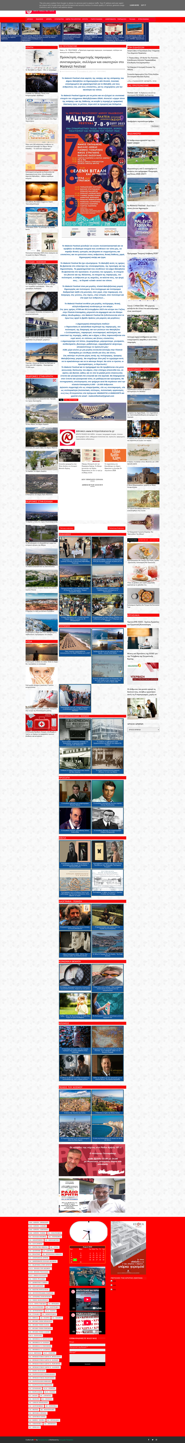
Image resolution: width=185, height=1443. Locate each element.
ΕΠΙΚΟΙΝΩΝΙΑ (143, 19)
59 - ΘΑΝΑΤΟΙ (34, 1399)
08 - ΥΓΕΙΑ (54, 1247)
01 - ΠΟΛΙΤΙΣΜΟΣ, (100, 71)
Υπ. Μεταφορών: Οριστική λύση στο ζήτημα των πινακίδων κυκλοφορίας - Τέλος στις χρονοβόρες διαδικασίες (40, 286)
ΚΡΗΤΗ (85, 19)
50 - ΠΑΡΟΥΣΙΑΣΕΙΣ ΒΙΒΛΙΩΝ (40, 1381)
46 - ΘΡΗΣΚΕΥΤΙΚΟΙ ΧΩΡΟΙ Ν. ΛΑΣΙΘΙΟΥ (44, 1367)
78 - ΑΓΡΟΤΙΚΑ (51, 1406)
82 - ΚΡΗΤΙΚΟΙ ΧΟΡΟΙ (37, 1417)
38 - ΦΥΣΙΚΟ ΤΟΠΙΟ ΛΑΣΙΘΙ (39, 1332)
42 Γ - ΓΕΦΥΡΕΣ (49, 1353)
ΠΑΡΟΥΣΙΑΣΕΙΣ (96, 19)
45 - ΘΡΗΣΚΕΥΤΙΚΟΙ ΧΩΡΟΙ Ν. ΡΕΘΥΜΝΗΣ (44, 1364)
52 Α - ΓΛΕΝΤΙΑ (49, 1388)
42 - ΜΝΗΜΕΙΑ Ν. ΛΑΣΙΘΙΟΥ (39, 1349)
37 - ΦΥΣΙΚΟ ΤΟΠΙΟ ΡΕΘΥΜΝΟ (40, 1328)
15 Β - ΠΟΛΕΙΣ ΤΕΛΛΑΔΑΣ (38, 1272)
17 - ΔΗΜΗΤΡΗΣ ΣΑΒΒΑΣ (38, 1282)
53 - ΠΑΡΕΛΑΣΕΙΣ (35, 1392)
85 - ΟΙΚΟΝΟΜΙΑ (35, 1424)
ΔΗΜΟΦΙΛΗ (143, 540)
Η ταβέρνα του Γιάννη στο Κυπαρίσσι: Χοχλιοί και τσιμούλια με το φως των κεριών (142, 439)
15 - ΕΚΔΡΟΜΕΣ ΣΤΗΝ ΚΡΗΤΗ (40, 1265)
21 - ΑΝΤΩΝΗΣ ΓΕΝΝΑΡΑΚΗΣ (40, 1297)
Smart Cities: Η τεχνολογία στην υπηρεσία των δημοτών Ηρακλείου (11, 37)
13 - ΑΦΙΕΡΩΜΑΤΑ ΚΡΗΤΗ (38, 1258)
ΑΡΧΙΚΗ (30, 19)
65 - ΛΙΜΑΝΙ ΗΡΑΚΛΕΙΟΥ (38, 1402)
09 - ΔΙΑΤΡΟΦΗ (35, 1251)
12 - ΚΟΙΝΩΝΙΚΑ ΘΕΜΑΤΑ (52, 1254)
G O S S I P (154, 540)
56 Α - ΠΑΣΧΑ (50, 1392)
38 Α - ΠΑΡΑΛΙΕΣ (35, 1335)
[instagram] (157, 1439)
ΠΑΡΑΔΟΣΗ (121, 19)
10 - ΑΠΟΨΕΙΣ (48, 1251)
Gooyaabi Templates (66, 1440)
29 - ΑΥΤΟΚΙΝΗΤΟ (36, 1311)
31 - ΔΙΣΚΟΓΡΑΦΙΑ (49, 1314)
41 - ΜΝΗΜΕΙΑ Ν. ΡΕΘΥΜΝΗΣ (40, 1346)
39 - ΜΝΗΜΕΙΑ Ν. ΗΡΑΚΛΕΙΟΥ (40, 1339)
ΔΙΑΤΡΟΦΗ (132, 540)
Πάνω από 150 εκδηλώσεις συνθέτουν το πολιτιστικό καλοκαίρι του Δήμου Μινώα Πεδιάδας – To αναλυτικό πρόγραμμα (39, 146)
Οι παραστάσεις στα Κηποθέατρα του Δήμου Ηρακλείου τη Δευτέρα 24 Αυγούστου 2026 (113, 467)
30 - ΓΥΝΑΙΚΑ (34, 1314)
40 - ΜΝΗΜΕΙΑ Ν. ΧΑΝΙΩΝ (39, 1342)
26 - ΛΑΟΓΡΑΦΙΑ (52, 1307)
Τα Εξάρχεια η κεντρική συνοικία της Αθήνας (50, 36)
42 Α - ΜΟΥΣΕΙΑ (35, 1353)
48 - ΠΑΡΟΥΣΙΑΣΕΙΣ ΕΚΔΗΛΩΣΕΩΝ (42, 1374)
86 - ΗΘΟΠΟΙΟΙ (50, 1424)
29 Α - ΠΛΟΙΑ (51, 1311)
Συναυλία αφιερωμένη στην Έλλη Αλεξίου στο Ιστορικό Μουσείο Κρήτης (72, 37)
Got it (143, 5)
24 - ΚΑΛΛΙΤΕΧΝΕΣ (36, 1307)
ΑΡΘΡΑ (49, 19)
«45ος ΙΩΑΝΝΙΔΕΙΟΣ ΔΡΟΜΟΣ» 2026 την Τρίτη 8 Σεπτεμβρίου (93, 37)
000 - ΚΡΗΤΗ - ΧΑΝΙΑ (37, 1233)
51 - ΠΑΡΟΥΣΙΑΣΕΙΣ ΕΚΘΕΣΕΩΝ (40, 1385)
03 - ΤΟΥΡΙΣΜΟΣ (55, 1236)
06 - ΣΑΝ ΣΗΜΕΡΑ (36, 1244)
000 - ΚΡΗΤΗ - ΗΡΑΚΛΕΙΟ (38, 1222)
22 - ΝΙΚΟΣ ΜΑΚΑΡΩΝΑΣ (38, 1300)
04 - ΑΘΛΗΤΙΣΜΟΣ (36, 1240)
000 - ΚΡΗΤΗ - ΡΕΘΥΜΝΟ (38, 1229)
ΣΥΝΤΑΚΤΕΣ (59, 19)
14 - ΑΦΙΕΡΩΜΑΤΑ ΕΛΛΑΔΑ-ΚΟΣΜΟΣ (43, 1261)
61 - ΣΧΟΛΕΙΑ (47, 1399)
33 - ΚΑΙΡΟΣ (45, 1318)
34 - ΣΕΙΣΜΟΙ (57, 1318)
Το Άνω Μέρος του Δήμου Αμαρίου (37, 424)
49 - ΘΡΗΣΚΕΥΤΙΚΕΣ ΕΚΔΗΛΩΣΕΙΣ (41, 1378)
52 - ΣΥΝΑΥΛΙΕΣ (35, 1388)
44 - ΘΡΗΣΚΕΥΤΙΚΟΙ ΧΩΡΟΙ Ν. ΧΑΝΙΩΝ (43, 1360)
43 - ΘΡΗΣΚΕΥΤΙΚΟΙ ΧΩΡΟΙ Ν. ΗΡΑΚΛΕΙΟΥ (45, 1357)
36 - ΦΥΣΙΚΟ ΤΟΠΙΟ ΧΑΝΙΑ (39, 1325)
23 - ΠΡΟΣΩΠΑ (53, 1304)
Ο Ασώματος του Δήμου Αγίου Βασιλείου (39, 494)
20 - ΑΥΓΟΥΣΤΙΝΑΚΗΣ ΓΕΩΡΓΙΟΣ (41, 1293)
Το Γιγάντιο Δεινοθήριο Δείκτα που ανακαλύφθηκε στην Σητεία (138, 509)
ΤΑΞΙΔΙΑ (132, 19)
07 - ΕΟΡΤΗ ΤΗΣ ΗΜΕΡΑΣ (38, 1247)
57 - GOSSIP (33, 1395)
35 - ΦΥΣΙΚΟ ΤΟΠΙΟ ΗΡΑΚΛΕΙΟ (40, 1321)
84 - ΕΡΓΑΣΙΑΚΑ (53, 1420)
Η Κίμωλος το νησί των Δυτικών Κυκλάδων (40, 611)
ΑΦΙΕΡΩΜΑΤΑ (110, 19)
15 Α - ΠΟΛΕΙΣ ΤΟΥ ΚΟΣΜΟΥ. (40, 1268)
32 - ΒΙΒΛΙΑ (33, 1318)
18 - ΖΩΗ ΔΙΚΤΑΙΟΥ (36, 1286)
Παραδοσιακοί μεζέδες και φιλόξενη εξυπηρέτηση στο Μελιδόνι (139, 390)
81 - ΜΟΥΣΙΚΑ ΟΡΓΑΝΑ (37, 1413)
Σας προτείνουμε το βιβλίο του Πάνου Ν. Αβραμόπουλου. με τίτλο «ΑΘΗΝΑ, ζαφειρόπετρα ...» (135, 38)
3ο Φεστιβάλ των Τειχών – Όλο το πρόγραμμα (41, 70)
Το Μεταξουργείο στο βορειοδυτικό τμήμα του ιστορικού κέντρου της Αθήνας (41, 544)
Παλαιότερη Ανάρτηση (116, 528)
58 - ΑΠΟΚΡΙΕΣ (45, 1395)
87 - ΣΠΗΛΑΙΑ (34, 1427)
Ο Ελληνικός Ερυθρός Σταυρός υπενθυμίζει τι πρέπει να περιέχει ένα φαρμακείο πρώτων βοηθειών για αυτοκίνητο (41, 734)
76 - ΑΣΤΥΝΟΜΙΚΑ (36, 1406)
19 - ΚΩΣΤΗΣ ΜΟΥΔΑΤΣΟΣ (38, 1289)
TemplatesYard (43, 1440)
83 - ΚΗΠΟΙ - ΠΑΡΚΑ (37, 1420)
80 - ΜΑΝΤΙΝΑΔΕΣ (47, 1409)
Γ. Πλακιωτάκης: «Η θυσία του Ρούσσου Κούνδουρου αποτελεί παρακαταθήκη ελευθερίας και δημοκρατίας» (32, 38)
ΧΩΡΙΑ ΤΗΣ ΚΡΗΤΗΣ (73, 19)
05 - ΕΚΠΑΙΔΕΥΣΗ (52, 1240)
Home (61, 50)
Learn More (134, 5)
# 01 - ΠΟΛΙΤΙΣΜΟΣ (71, 400)
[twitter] (153, 1439)
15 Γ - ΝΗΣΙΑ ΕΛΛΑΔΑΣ (38, 1275)
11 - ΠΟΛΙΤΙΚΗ (34, 1254)
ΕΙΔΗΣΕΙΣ (39, 19)
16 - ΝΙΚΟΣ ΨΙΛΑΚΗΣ (37, 1279)
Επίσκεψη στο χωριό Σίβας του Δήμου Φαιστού (41, 448)
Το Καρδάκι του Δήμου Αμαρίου (36, 471)
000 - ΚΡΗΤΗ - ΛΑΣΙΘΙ (37, 1226)
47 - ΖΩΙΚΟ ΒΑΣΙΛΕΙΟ (37, 1371)
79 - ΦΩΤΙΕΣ (33, 1409)
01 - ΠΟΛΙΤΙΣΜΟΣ (71, 50)
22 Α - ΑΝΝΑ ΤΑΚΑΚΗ (37, 1304)
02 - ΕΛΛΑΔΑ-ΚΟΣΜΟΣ (37, 1236)
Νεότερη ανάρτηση (66, 528)
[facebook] (149, 1439)
